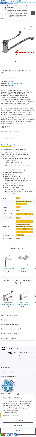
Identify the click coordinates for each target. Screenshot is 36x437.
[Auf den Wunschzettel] (31, 28)
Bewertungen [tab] (18, 145)
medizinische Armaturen (15, 83)
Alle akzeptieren (18, 420)
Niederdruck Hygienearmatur (22, 224)
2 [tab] (17, 61)
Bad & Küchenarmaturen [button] (9, 315)
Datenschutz (14, 415)
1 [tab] (15, 61)
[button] (33, 146)
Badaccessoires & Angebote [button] (10, 333)
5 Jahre (17, 238)
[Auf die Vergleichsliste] (26, 28)
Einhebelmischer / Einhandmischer (24, 231)
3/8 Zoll (17, 217)
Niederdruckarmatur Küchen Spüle (24, 226)
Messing (18, 206)
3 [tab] (18, 61)
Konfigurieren (18, 425)
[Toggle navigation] (2, 7)
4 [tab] (20, 61)
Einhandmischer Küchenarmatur (23, 201)
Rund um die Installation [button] (8, 338)
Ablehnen (18, 430)
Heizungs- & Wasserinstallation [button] (11, 324)
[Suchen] (33, 13)
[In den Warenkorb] (2, 24)
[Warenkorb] (33, 8)
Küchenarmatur (19, 235)
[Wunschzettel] (30, 8)
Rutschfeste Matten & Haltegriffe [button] (11, 329)
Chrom (17, 198)
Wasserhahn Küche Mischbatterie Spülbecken (24, 229)
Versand (15, 131)
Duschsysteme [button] (6, 320)
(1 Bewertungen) (11, 77)
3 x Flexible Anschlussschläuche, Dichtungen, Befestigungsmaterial (25, 214)
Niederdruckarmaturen (21, 203)
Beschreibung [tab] (6, 145)
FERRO (18, 210)
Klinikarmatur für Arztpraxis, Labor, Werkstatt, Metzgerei (24, 222)
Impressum (6, 415)
